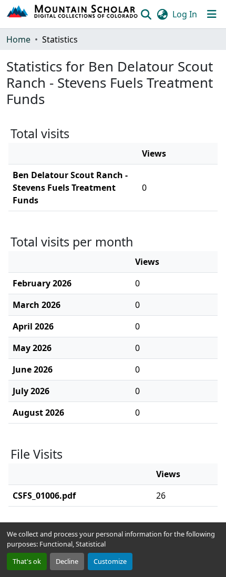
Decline (67, 561)
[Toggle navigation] (212, 14)
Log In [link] (184, 14)
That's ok (27, 561)
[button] (72, 14)
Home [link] (18, 39)
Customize (110, 561)
